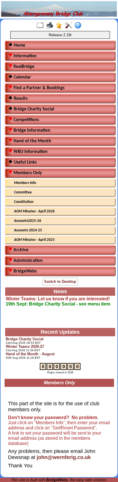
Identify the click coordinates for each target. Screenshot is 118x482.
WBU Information (30, 151)
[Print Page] (51, 25)
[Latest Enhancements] (60, 25)
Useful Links (25, 162)
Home (19, 45)
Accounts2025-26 (27, 221)
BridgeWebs (24, 271)
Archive (20, 250)
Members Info (25, 183)
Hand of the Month (31, 141)
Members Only (27, 173)
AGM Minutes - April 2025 (34, 240)
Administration (27, 260)
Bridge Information (31, 130)
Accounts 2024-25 (28, 230)
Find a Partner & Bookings (38, 88)
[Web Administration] (69, 25)
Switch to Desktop (60, 281)
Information (24, 56)
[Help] (79, 25)
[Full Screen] (41, 25)
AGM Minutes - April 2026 (34, 211)
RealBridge (23, 66)
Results (20, 98)
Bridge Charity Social (33, 109)
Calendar (22, 77)
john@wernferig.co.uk (64, 457)
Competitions (25, 120)
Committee (23, 192)
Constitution (24, 202)
